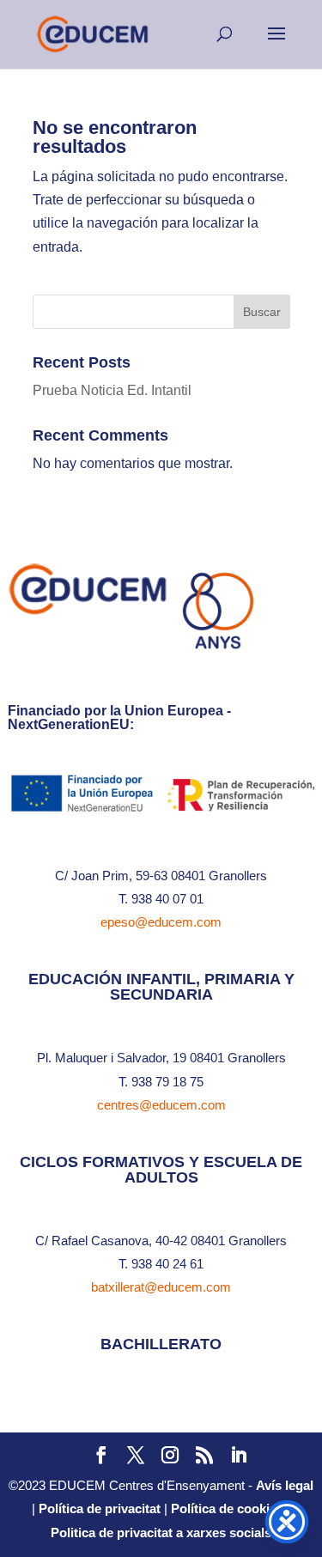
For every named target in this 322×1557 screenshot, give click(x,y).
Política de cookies (227, 1508)
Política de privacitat (100, 1508)
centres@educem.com (161, 1105)
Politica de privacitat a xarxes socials (161, 1532)
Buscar (262, 312)
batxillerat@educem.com (161, 1287)
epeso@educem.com (161, 922)
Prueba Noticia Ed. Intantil (112, 390)
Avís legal (284, 1485)
